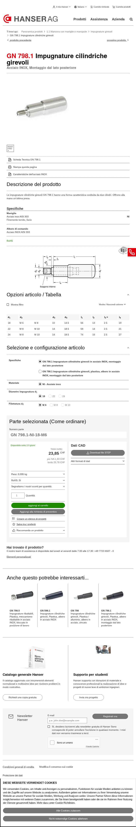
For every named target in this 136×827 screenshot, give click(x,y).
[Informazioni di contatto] (132, 252)
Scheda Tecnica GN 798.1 (26, 159)
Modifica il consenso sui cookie (56, 766)
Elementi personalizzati (19, 556)
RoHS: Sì (16, 480)
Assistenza (99, 19)
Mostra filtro (17, 304)
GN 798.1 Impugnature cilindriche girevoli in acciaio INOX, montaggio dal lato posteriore (81, 363)
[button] (62, 7)
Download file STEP (100, 452)
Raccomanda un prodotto (30, 530)
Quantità (30, 495)
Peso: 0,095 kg (19, 474)
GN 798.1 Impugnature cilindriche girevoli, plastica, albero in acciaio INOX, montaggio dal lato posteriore (81, 373)
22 (53, 396)
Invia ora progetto (88, 697)
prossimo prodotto (117, 40)
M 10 (67, 405)
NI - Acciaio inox (51, 384)
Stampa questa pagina (25, 167)
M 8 (56, 405)
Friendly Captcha (92, 746)
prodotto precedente (20, 40)
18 (43, 396)
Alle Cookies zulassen (68, 810)
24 (63, 396)
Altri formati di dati (80, 461)
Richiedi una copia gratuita (22, 697)
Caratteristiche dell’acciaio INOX (30, 174)
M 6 (44, 405)
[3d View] (124, 250)
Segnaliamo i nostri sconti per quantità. (31, 486)
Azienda (118, 19)
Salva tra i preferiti (26, 524)
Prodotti (79, 19)
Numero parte (16, 429)
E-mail (51, 715)
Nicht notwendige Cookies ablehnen (68, 818)
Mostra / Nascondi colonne (111, 304)
